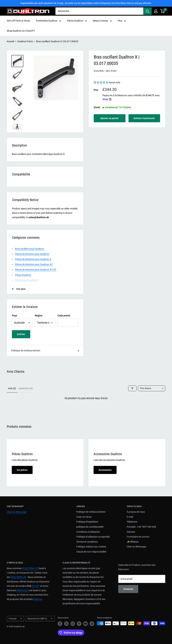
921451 (36, 586)
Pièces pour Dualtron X (27, 280)
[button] (101, 82)
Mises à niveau (100, 20)
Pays (14, 315)
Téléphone (132, 521)
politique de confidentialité (89, 526)
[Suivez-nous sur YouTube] (85, 623)
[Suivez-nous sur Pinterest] (79, 623)
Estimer (21, 334)
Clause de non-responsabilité (91, 551)
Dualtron (99, 71)
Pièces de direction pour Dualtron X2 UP (35, 269)
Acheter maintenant (144, 118)
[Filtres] (132, 388)
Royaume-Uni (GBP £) (37, 618)
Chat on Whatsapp (136, 546)
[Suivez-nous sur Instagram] (72, 623)
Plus (120, 20)
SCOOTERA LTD (30, 568)
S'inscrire (128, 589)
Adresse (131, 531)
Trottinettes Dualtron (46, 20)
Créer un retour (84, 517)
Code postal (63, 315)
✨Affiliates (133, 541)
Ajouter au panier (109, 118)
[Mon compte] (155, 11)
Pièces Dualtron (75, 20)
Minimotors (23, 590)
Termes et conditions (87, 541)
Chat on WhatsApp (16, 512)
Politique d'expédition (87, 521)
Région (38, 315)
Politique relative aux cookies (91, 546)
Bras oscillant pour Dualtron (29, 248)
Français (12, 618)
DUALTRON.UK (18, 577)
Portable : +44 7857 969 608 (141, 526)
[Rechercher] (147, 11)
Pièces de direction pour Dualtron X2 (34, 264)
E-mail (130, 517)
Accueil (10, 41)
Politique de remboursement (25, 350)
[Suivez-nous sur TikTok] (92, 623)
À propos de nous (136, 511)
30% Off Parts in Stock (18, 20)
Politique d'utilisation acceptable (93, 536)
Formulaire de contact (138, 536)
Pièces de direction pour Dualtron (32, 254)
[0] (162, 11)
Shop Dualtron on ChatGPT (21, 30)
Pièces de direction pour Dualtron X (33, 259)
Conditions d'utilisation (88, 531)
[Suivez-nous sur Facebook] (60, 623)
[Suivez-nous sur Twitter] (66, 623)
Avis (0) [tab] (12, 388)
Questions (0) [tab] (26, 388)
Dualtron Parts (25, 41)
